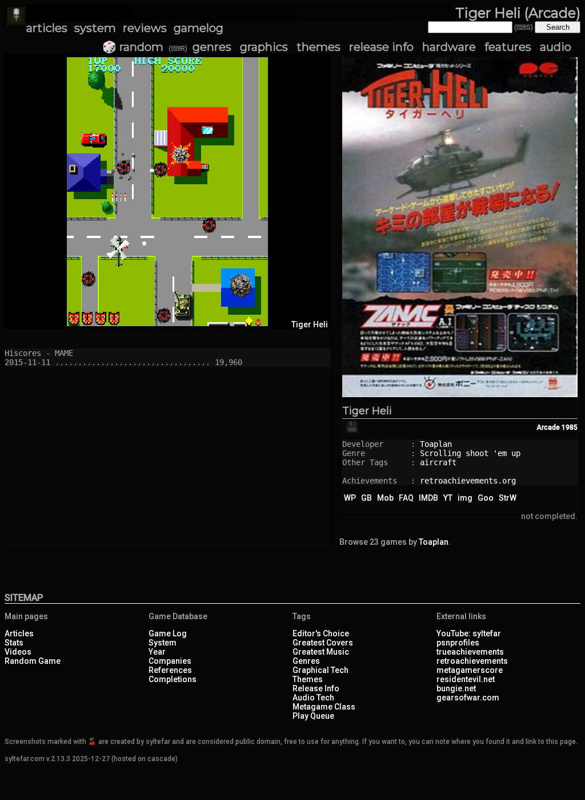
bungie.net (456, 688)
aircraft (438, 462)
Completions (173, 679)
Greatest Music (320, 651)
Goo (486, 497)
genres (212, 47)
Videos (18, 651)
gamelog (198, 28)
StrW (507, 497)
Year (157, 651)
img (465, 497)
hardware (449, 47)
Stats (14, 642)
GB (366, 497)
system (95, 28)
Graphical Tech (320, 670)
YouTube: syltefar (468, 633)
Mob (385, 497)
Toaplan (436, 444)
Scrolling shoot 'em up (470, 453)
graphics (264, 47)
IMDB (428, 497)
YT (447, 497)
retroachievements (472, 661)
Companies (170, 661)
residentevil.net (465, 679)
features (507, 47)
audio (555, 47)
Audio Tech (313, 697)
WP (350, 497)
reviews (145, 28)
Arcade (548, 427)
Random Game (33, 661)
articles (46, 28)
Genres (306, 661)
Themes (307, 679)
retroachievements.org (468, 480)
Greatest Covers (322, 642)
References (170, 670)
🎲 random (132, 47)
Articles (19, 633)
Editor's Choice (320, 633)
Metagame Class (323, 706)
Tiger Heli (367, 411)
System (163, 642)
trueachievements (470, 651)
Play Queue (313, 715)
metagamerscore (469, 670)
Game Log (168, 633)
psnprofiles (457, 642)
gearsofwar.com (467, 697)
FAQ (406, 497)
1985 (570, 427)
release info (381, 47)
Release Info (315, 688)
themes (318, 47)
